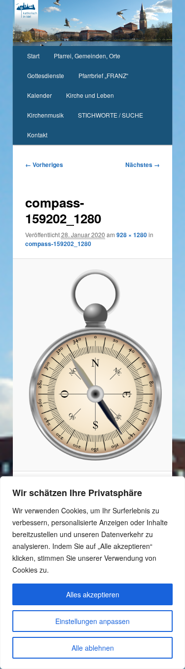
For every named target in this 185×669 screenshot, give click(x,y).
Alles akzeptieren (92, 594)
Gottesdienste (45, 75)
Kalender (39, 95)
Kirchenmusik (45, 115)
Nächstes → (142, 164)
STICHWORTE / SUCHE (110, 115)
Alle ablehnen (93, 648)
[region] (92, 572)
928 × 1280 (131, 234)
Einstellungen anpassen (92, 621)
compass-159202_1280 (58, 243)
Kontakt (37, 134)
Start (33, 55)
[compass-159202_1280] (92, 364)
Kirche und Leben (90, 95)
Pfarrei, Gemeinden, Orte (87, 55)
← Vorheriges (44, 164)
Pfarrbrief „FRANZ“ (103, 75)
